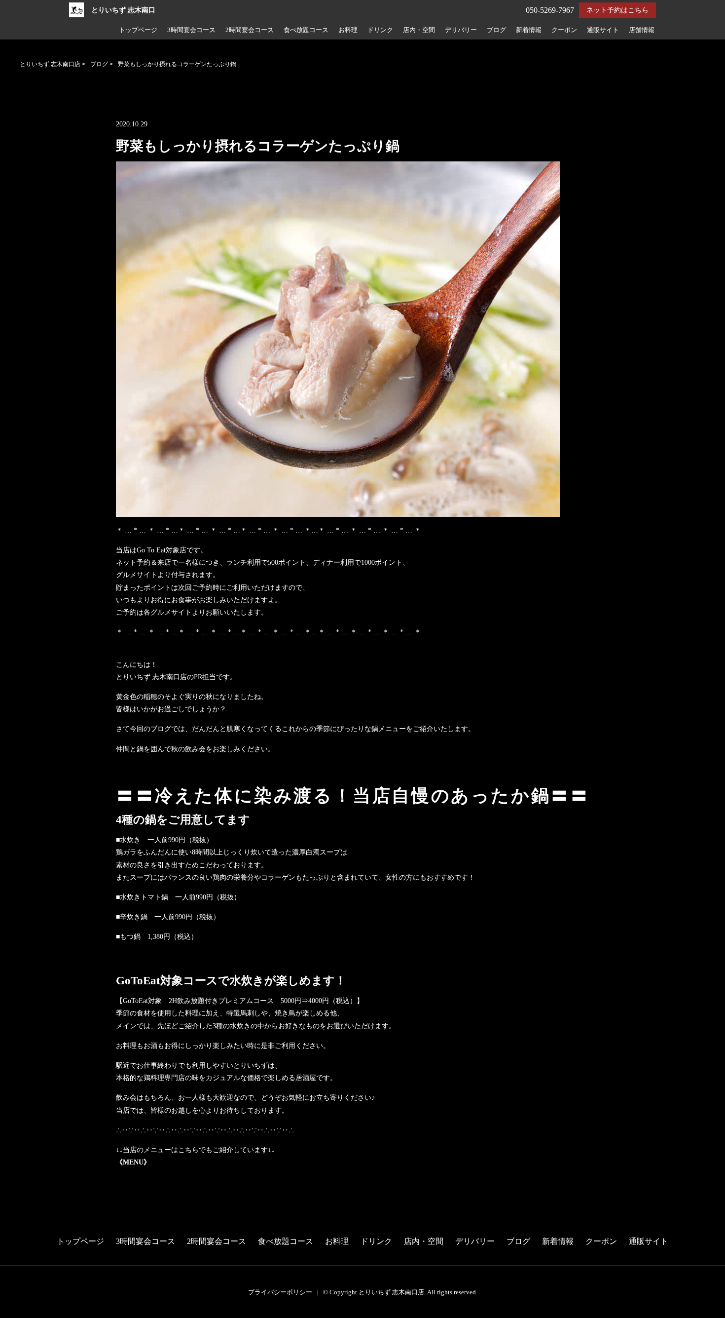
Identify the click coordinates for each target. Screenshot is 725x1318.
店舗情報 (641, 30)
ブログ (496, 30)
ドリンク (380, 30)
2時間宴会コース (249, 30)
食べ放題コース (306, 30)
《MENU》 (133, 1162)
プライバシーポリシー (280, 1292)
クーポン (564, 30)
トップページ (138, 30)
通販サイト (603, 30)
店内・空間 (419, 30)
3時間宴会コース (191, 30)
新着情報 (529, 30)
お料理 (348, 30)
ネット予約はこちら (617, 10)
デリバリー (461, 30)
